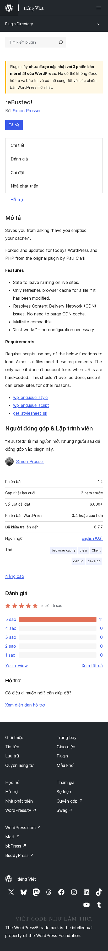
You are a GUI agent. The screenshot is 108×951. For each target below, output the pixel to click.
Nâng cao (14, 576)
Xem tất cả (92, 665)
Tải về (14, 125)
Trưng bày (67, 737)
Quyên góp (70, 801)
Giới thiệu (14, 737)
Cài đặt (18, 172)
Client (96, 550)
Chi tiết (17, 145)
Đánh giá (19, 159)
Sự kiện (64, 791)
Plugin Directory (19, 24)
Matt (12, 836)
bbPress (15, 846)
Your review (16, 665)
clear (84, 550)
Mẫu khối (65, 765)
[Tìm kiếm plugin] (61, 42)
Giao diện (66, 746)
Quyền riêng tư (19, 765)
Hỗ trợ (16, 199)
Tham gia (65, 782)
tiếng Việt (27, 879)
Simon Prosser (27, 110)
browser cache (63, 550)
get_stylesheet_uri (30, 413)
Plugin (62, 755)
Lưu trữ (12, 755)
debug (78, 561)
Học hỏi (12, 782)
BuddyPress (19, 855)
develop (94, 561)
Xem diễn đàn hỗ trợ (25, 705)
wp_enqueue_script (31, 405)
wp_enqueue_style (30, 397)
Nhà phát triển (24, 186)
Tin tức (12, 746)
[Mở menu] (99, 8)
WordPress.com (23, 827)
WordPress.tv (20, 810)
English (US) (92, 538)
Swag (65, 810)
